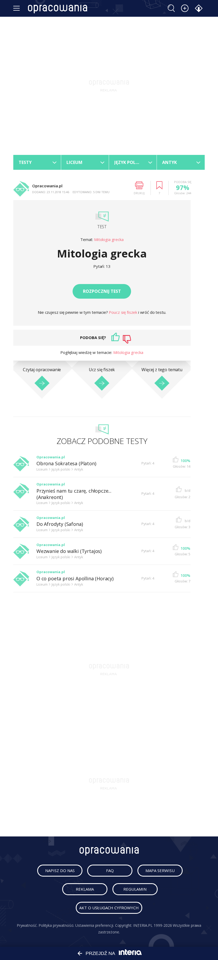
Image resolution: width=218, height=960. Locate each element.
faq (110, 870)
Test (101, 227)
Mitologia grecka (109, 239)
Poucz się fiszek (123, 312)
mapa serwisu (160, 870)
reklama (85, 889)
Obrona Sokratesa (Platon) (66, 463)
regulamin (134, 889)
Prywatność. (27, 925)
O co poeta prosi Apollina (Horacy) (75, 579)
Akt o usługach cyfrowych (109, 907)
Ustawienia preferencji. (94, 925)
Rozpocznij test (102, 291)
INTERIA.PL (143, 925)
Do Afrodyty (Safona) (59, 524)
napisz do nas (60, 870)
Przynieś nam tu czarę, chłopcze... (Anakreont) (73, 494)
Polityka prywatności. (56, 925)
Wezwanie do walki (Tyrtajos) (69, 551)
